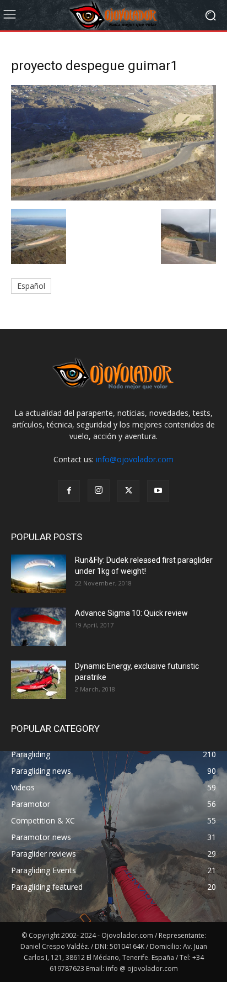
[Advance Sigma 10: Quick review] (38, 627)
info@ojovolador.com (135, 459)
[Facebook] (69, 491)
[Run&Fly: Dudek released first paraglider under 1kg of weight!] (38, 574)
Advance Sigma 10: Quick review (131, 613)
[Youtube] (158, 491)
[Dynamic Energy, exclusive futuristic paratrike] (38, 680)
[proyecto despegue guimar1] (113, 197)
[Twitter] (128, 491)
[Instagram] (99, 490)
